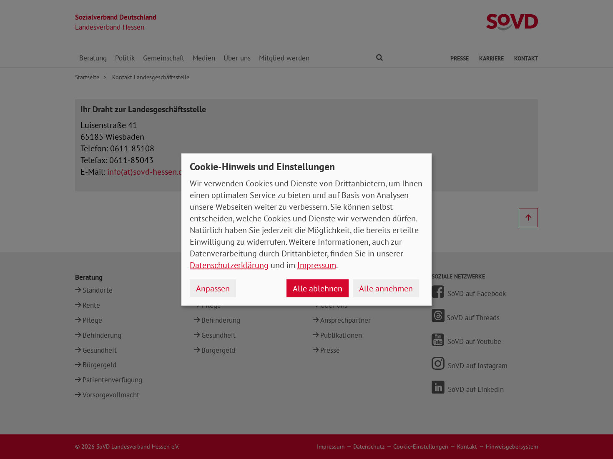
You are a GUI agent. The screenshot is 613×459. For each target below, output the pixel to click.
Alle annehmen (386, 288)
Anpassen (213, 288)
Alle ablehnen (317, 288)
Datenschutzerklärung (229, 265)
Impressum (316, 265)
